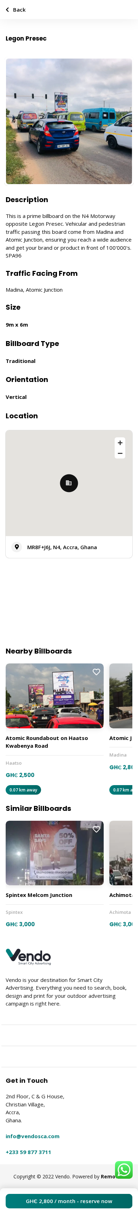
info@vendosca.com (32, 1136)
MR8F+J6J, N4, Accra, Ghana (62, 547)
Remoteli (112, 1176)
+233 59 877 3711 (28, 1151)
